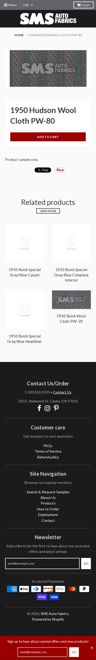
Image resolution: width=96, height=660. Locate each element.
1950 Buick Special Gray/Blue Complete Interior (71, 275)
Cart (86, 5)
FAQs (48, 445)
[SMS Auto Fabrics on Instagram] (47, 408)
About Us (48, 497)
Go (74, 652)
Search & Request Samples (48, 492)
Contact (48, 520)
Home (19, 35)
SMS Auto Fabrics (55, 613)
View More (48, 211)
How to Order (48, 509)
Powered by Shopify (48, 619)
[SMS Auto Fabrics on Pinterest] (56, 408)
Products (48, 503)
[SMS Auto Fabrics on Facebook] (39, 408)
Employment (48, 514)
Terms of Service (48, 451)
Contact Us (62, 392)
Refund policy (48, 457)
